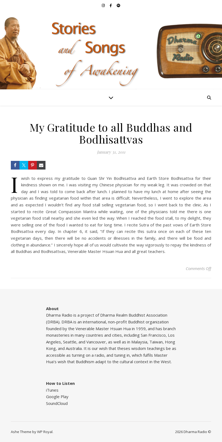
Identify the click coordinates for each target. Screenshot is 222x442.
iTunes (52, 390)
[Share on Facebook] (15, 165)
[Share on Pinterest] (32, 165)
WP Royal (45, 431)
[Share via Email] (41, 165)
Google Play (57, 396)
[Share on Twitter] (23, 165)
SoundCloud (57, 403)
